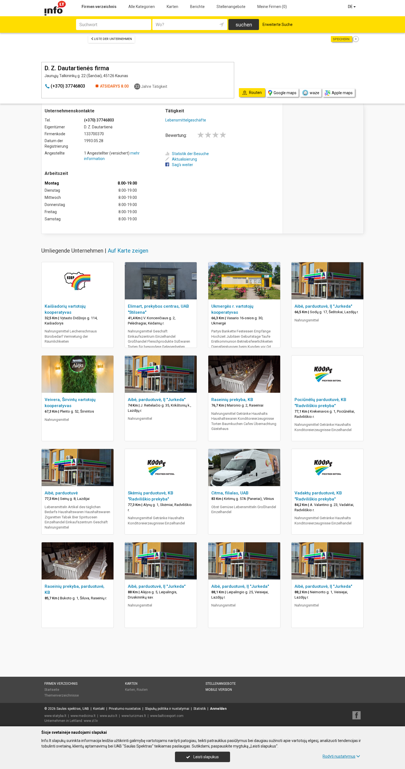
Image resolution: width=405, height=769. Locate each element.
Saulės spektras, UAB (72, 709)
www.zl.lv (91, 721)
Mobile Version (219, 690)
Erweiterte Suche (278, 24)
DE (350, 6)
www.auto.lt (108, 716)
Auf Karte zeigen (128, 250)
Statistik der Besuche (190, 153)
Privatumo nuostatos (125, 709)
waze (314, 93)
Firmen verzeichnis (99, 6)
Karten (172, 6)
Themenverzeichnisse (61, 695)
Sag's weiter (182, 165)
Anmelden (218, 709)
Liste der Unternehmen (113, 39)
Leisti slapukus (206, 757)
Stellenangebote (231, 6)
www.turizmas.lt (133, 716)
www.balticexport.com (166, 716)
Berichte (197, 6)
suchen (244, 25)
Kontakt (99, 709)
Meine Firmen (272, 6)
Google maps (285, 93)
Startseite (51, 690)
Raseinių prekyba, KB (232, 399)
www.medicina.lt (83, 716)
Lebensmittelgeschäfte (185, 120)
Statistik (199, 709)
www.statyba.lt (55, 716)
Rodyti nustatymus (339, 756)
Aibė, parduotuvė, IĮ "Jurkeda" (323, 306)
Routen (142, 690)
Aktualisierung (184, 159)
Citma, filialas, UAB (230, 493)
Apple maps (342, 93)
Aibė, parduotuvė (61, 493)
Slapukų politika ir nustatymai (167, 709)
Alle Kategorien (141, 6)
